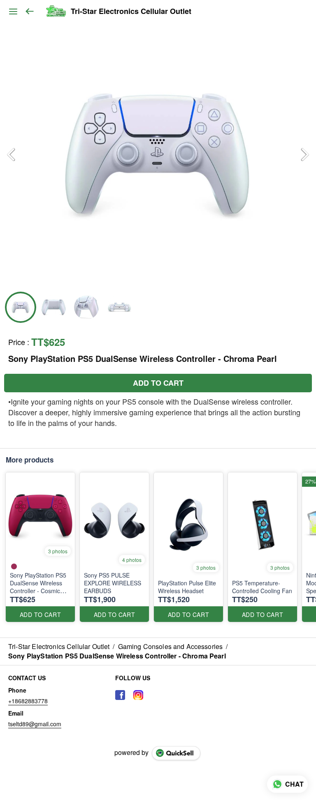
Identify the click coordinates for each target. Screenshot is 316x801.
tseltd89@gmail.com (34, 724)
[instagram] (138, 695)
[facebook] (120, 695)
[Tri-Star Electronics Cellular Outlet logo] (56, 11)
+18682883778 (28, 701)
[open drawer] (13, 11)
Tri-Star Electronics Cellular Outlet (131, 11)
